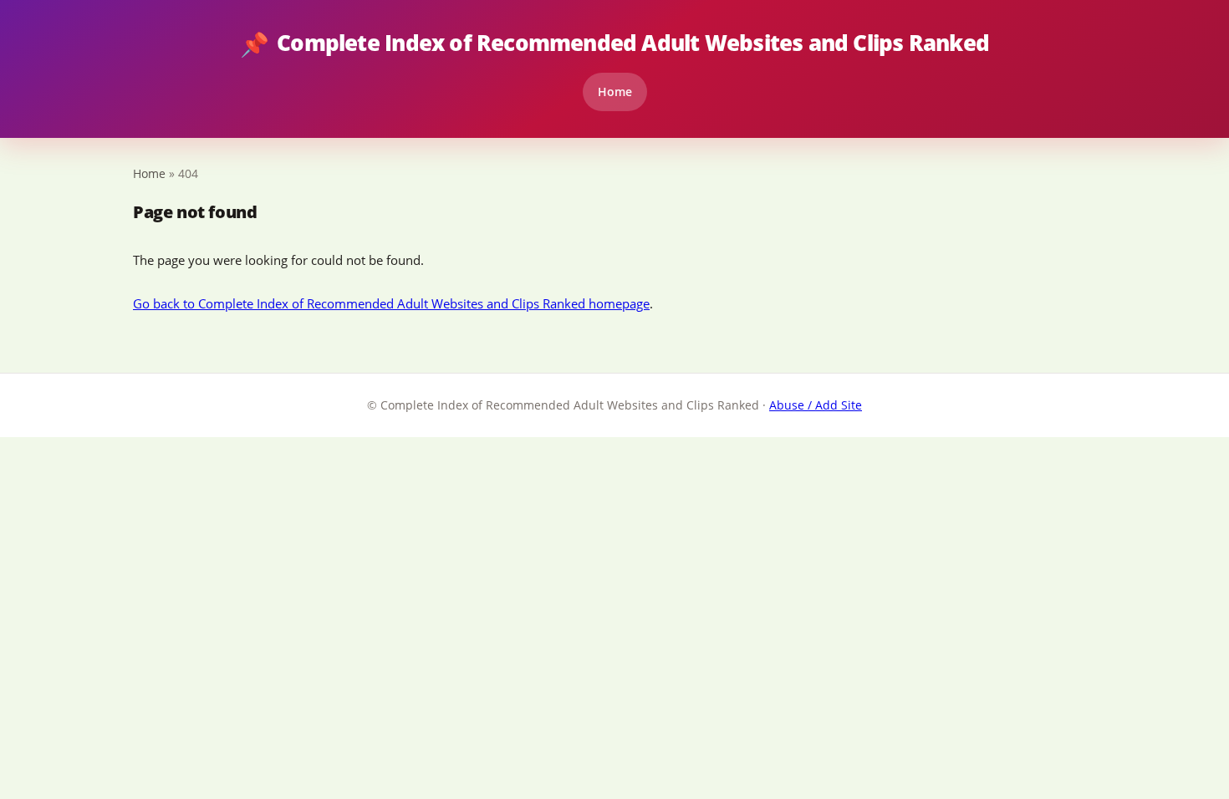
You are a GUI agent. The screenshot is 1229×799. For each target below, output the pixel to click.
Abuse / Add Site (815, 405)
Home (615, 91)
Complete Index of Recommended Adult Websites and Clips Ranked (614, 43)
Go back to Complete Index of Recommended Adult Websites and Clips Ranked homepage (391, 303)
